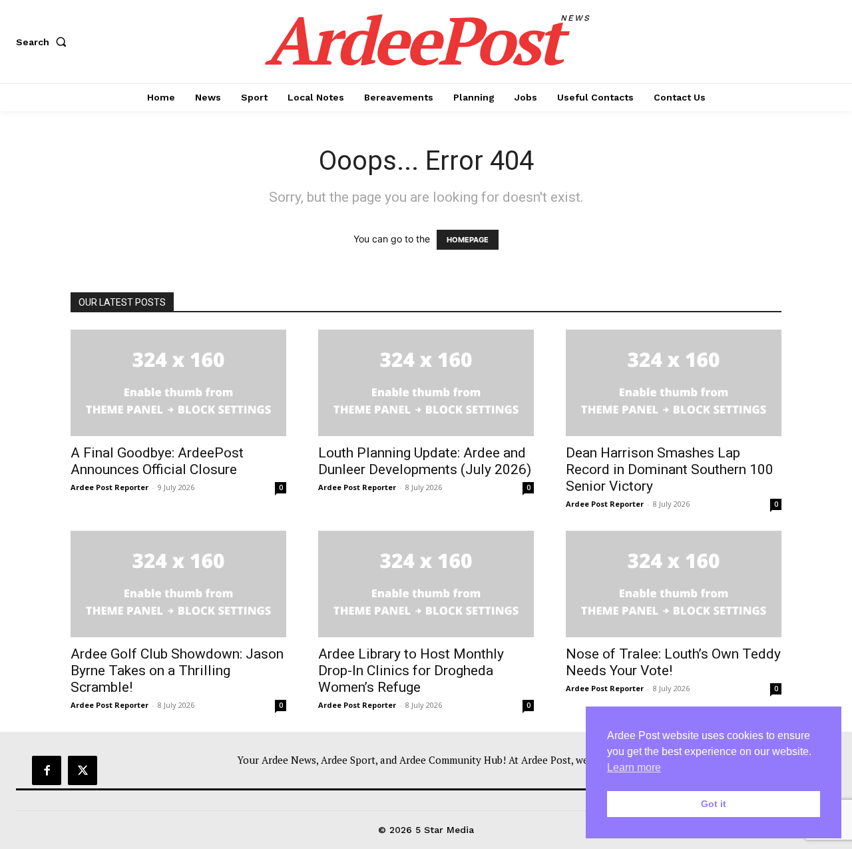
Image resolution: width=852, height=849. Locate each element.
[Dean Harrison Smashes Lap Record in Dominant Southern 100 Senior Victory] (673, 383)
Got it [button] (713, 803)
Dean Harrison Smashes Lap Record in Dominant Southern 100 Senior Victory (669, 469)
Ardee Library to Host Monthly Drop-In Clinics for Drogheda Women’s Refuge (411, 670)
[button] (44, 42)
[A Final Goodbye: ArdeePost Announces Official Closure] (178, 383)
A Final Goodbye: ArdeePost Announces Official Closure (157, 461)
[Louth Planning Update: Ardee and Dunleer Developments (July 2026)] (426, 383)
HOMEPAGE (468, 239)
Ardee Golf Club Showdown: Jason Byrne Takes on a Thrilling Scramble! (177, 670)
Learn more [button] (634, 767)
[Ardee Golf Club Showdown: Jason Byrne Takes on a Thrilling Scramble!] (178, 584)
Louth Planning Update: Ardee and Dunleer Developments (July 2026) (424, 461)
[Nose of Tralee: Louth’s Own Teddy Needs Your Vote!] (673, 584)
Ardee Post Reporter (109, 487)
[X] (82, 770)
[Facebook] (46, 770)
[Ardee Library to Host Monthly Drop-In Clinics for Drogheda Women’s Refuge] (426, 584)
